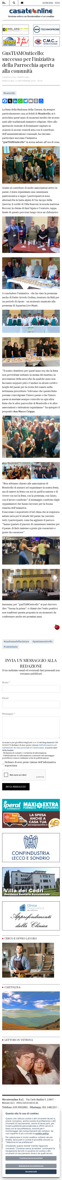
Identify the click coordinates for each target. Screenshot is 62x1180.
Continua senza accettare (31, 1158)
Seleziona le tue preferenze (31, 1166)
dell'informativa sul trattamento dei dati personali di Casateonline (29, 746)
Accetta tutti (31, 1171)
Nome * (6, 682)
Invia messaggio (16, 786)
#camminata (11, 646)
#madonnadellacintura (16, 641)
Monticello (9, 93)
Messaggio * (8, 713)
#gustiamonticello (42, 641)
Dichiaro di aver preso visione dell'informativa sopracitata (30, 764)
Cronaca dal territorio (15, 77)
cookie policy (42, 1133)
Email (5, 698)
